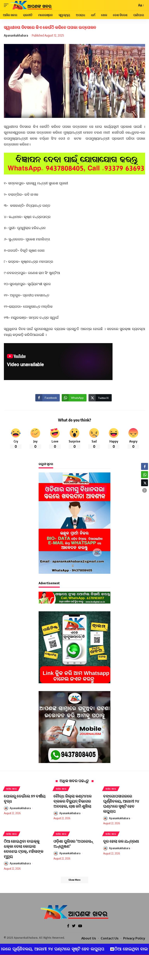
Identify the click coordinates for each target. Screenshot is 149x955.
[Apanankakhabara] (31, 5)
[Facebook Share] (144, 466)
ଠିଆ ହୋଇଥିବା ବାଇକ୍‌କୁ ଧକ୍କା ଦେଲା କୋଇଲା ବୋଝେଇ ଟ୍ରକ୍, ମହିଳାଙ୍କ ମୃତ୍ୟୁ (23, 848)
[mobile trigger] (7, 5)
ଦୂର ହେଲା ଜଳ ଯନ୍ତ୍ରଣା (121, 840)
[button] (144, 490)
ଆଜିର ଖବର (11, 789)
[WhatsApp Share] (144, 474)
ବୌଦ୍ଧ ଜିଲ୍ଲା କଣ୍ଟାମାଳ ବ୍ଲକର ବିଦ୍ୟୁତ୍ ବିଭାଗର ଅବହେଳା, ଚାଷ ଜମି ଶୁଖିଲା (73, 800)
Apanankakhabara (16, 35)
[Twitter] (74, 926)
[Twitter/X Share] (144, 482)
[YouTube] (80, 926)
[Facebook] (68, 926)
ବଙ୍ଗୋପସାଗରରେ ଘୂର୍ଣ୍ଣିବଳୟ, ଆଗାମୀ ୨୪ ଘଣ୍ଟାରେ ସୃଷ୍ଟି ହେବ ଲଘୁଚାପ (121, 803)
